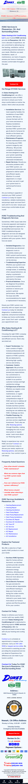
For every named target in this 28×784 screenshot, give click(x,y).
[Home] (4, 781)
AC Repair (9, 531)
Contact (16, 444)
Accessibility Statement (10, 773)
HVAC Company (11, 9)
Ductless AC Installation (14, 522)
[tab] (14, 467)
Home (3, 9)
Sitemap (24, 771)
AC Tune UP (10, 524)
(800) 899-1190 (17, 765)
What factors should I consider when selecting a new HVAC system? (13, 492)
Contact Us (6, 664)
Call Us (10, 782)
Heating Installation (13, 510)
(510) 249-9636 (16, 763)
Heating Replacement (13, 505)
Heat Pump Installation (14, 517)
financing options (16, 425)
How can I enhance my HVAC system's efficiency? (14, 484)
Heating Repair (11, 507)
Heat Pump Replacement (14, 515)
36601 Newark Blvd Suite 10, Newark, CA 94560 (14, 694)
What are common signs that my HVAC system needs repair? (14, 476)
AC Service (10, 527)
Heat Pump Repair (12, 512)
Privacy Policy (20, 773)
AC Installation (11, 536)
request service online (15, 646)
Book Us (17, 782)
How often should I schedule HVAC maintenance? (14, 467)
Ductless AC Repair (13, 519)
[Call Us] (10, 781)
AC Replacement (12, 529)
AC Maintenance (12, 534)
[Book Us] (17, 781)
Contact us (6, 198)
